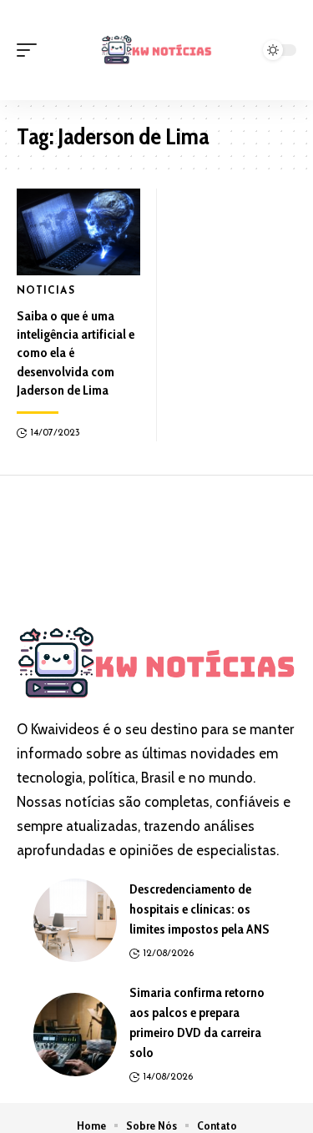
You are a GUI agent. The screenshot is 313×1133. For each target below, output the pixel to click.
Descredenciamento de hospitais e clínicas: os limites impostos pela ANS (199, 909)
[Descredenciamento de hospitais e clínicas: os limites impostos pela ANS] (75, 920)
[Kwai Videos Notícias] (157, 50)
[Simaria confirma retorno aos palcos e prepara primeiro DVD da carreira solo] (75, 1034)
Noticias (46, 291)
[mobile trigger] (31, 50)
